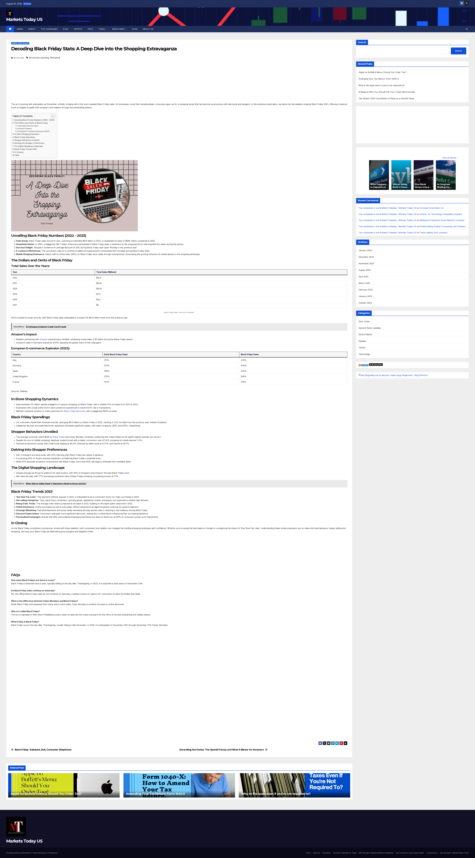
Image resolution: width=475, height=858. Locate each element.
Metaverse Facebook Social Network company (442, 220)
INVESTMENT (365, 334)
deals (126, 473)
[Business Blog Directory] (363, 365)
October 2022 (365, 303)
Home (308, 853)
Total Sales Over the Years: (28, 126)
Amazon (44, 339)
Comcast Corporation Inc (432, 208)
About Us (148, 29)
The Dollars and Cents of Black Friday (31, 123)
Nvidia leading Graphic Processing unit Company (443, 226)
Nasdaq (362, 341)
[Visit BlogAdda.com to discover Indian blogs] (380, 375)
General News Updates (20, 43)
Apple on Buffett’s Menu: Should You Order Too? (46, 794)
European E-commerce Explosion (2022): (34, 131)
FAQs (17, 155)
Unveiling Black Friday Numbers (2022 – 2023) (34, 120)
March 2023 (364, 283)
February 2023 (366, 289)
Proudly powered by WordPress (18, 853)
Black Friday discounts (74, 411)
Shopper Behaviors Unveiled (26, 140)
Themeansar (53, 853)
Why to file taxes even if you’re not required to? (275, 794)
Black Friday (59, 437)
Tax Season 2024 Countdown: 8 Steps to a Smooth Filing (386, 98)
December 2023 (366, 257)
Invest (32, 29)
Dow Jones (364, 321)
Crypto (78, 29)
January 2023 (365, 296)
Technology (364, 354)
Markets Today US (24, 19)
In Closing (18, 152)
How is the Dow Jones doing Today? (410, 853)
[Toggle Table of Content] (52, 116)
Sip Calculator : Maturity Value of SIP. (454, 853)
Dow (65, 29)
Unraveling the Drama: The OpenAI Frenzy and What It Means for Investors (221, 749)
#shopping (55, 57)
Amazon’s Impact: (25, 129)
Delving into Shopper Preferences (29, 143)
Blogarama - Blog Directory (415, 375)
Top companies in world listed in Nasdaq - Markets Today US (387, 208)
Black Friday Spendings (25, 137)
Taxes (102, 29)
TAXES (362, 347)
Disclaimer (327, 853)
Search (362, 42)
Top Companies (49, 29)
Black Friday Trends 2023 (25, 149)
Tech (90, 29)
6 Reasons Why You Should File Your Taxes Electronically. (387, 92)
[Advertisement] (85, 84)
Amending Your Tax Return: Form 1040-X (155, 794)
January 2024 (365, 250)
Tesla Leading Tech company (433, 232)
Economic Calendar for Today (344, 853)
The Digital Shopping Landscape (28, 146)
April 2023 (363, 276)
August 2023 (365, 270)
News (20, 29)
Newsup (42, 853)
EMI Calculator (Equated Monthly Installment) (376, 853)
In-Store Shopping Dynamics (26, 134)
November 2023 (366, 263)
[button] (467, 29)
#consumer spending (39, 57)
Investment (119, 29)
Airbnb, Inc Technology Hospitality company (441, 214)
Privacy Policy (432, 853)
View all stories (449, 157)
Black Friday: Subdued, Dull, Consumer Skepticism (43, 749)
